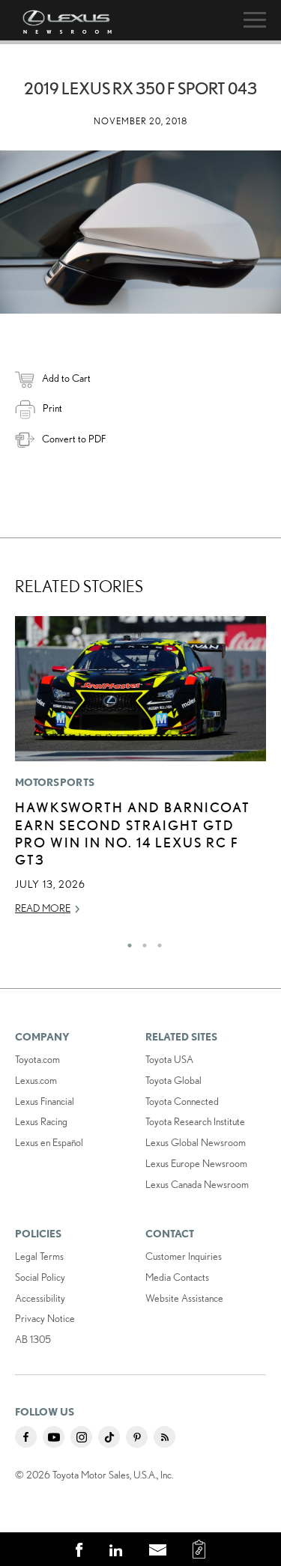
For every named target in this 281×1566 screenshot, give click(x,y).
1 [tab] (126, 941)
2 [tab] (141, 941)
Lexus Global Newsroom (195, 1142)
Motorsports (54, 782)
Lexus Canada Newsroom (197, 1184)
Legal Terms (39, 1256)
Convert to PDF (74, 439)
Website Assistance (184, 1298)
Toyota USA (169, 1059)
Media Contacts (177, 1277)
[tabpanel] (140, 772)
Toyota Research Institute (195, 1121)
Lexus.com (36, 1080)
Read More (42, 908)
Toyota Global (173, 1080)
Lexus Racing (41, 1121)
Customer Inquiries (183, 1256)
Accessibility (40, 1298)
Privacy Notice (45, 1318)
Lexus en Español (49, 1142)
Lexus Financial (44, 1101)
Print (52, 408)
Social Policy (40, 1277)
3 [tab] (156, 941)
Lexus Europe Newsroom (196, 1163)
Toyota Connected (182, 1101)
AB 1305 (33, 1339)
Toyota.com (37, 1059)
